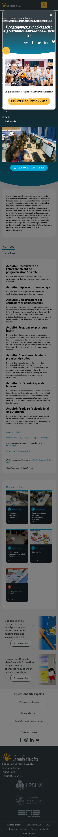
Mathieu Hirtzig (12, 93)
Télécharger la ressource (30, 168)
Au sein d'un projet (14, 78)
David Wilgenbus (13, 87)
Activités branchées (15, 102)
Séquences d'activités (21, 18)
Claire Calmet (11, 90)
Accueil (5, 18)
